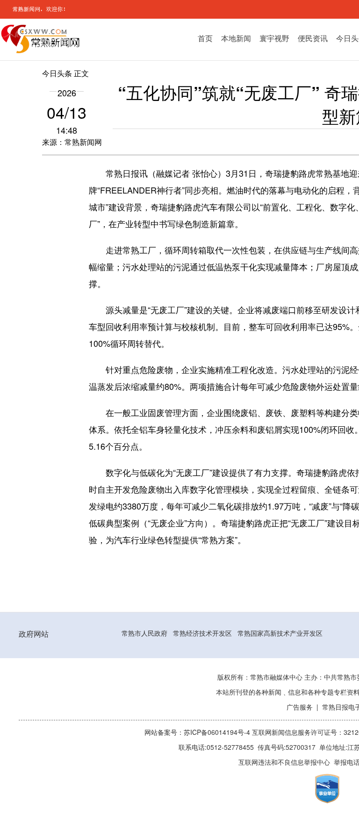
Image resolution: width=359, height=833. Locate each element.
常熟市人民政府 (144, 633)
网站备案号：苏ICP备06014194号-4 (198, 732)
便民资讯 (313, 38)
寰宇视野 (274, 38)
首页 (205, 38)
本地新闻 (236, 38)
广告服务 (300, 707)
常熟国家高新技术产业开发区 (280, 633)
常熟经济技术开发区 (202, 633)
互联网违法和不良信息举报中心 (284, 762)
